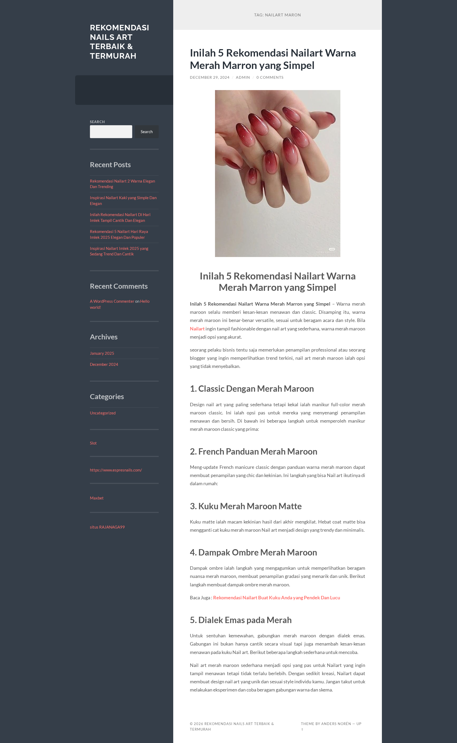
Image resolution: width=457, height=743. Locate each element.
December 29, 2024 (210, 77)
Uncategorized (103, 412)
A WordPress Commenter (112, 301)
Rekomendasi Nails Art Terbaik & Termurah (119, 41)
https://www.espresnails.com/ (116, 470)
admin (243, 77)
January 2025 (102, 353)
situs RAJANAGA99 (107, 527)
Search (97, 122)
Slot (93, 443)
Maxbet (97, 498)
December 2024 (104, 364)
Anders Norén (336, 724)
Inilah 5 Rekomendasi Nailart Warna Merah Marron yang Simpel (273, 58)
